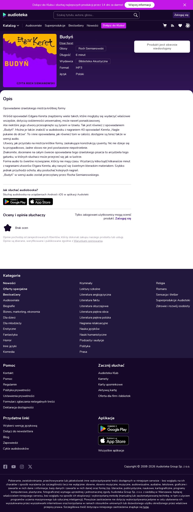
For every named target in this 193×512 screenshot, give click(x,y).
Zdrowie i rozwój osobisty (173, 306)
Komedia (9, 352)
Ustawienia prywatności (18, 396)
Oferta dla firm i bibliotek (114, 396)
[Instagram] (22, 466)
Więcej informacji (139, 5)
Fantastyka (10, 335)
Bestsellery (76, 26)
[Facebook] (5, 466)
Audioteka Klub (108, 373)
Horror (7, 340)
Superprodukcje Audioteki (173, 300)
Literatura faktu (90, 300)
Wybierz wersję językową (20, 426)
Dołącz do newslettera (18, 431)
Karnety (103, 379)
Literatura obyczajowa (94, 306)
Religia (160, 283)
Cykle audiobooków (16, 449)
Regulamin (10, 384)
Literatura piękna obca (94, 312)
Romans (161, 289)
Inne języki (10, 346)
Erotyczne (9, 329)
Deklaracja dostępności (18, 407)
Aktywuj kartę (107, 390)
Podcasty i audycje (92, 340)
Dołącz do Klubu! (113, 25)
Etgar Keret (66, 43)
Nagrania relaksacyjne (94, 323)
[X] (30, 466)
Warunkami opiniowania (88, 241)
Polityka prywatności (16, 390)
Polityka (85, 346)
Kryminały (86, 283)
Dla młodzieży (12, 323)
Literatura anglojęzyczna (95, 295)
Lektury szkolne (90, 289)
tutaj (146, 507)
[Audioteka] (15, 15)
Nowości (92, 26)
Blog (6, 437)
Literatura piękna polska (95, 318)
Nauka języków (90, 329)
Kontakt (8, 373)
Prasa (83, 352)
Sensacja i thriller (167, 295)
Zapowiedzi (10, 443)
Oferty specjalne (15, 289)
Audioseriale (33, 26)
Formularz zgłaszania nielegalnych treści (29, 402)
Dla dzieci (9, 318)
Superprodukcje (55, 26)
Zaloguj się (181, 15)
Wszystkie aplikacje (111, 450)
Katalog (9, 25)
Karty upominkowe (110, 384)
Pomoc (7, 379)
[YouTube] (13, 466)
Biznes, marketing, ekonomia (21, 312)
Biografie (9, 306)
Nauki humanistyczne (93, 335)
